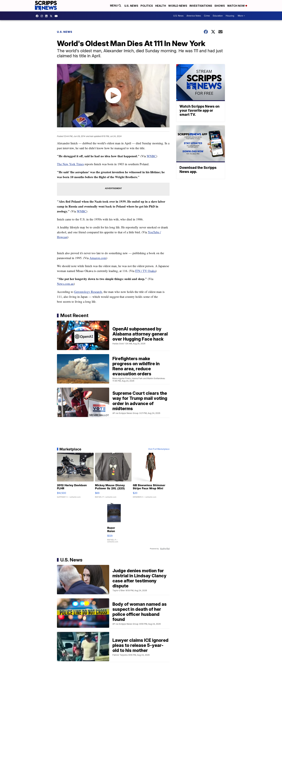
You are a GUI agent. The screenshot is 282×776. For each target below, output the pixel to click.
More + (241, 15)
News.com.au (65, 284)
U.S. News (131, 5)
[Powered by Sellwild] (165, 549)
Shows (219, 5)
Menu (114, 5)
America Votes (194, 15)
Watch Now (236, 5)
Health (160, 5)
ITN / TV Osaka (145, 271)
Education (218, 15)
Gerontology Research (88, 292)
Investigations (200, 5)
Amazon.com (97, 258)
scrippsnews (38, 16)
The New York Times (70, 164)
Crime (207, 15)
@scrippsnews (57, 16)
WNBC (151, 156)
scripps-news (47, 16)
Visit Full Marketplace (159, 449)
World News (177, 5)
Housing (230, 15)
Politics (147, 5)
